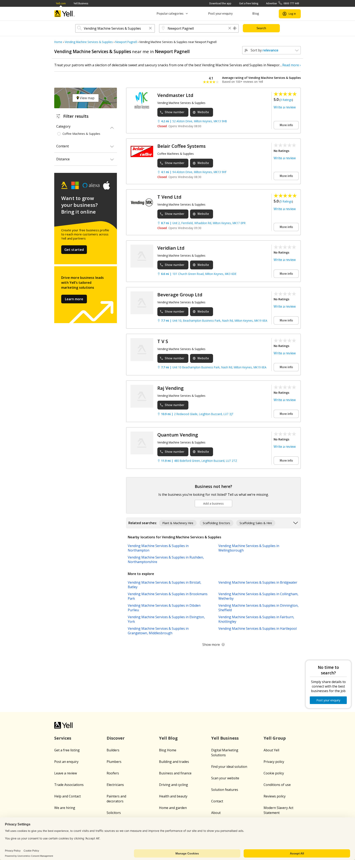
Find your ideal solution (229, 766)
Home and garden (173, 807)
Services (62, 738)
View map (87, 98)
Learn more (74, 299)
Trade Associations (69, 784)
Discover (116, 738)
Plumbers (114, 761)
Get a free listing (248, 3)
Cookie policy (274, 773)
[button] (150, 28)
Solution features (224, 789)
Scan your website (225, 778)
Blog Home (167, 750)
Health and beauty (173, 796)
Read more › (291, 65)
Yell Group (275, 738)
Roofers (113, 773)
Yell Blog (168, 738)
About (216, 812)
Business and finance (175, 773)
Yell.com (61, 3)
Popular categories (170, 13)
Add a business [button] (213, 503)
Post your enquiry (220, 13)
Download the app (220, 3)
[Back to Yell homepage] (64, 13)
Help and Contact (67, 796)
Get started (74, 249)
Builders (113, 750)
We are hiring (64, 807)
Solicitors (114, 812)
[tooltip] (235, 28)
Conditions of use (277, 784)
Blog (255, 13)
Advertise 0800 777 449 (282, 3)
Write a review (285, 107)
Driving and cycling (173, 784)
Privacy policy (274, 761)
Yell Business (81, 3)
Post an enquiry (66, 761)
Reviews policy (275, 796)
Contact (217, 801)
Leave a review (65, 773)
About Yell (271, 750)
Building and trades (174, 761)
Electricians (115, 784)
